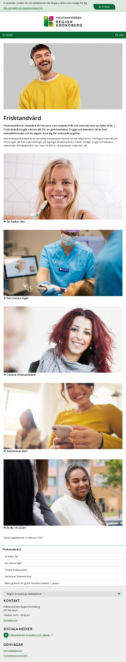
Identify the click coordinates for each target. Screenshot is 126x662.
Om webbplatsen (13, 650)
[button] (63, 35)
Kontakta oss (11, 620)
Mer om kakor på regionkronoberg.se (23, 8)
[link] (63, 21)
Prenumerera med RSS (16, 655)
